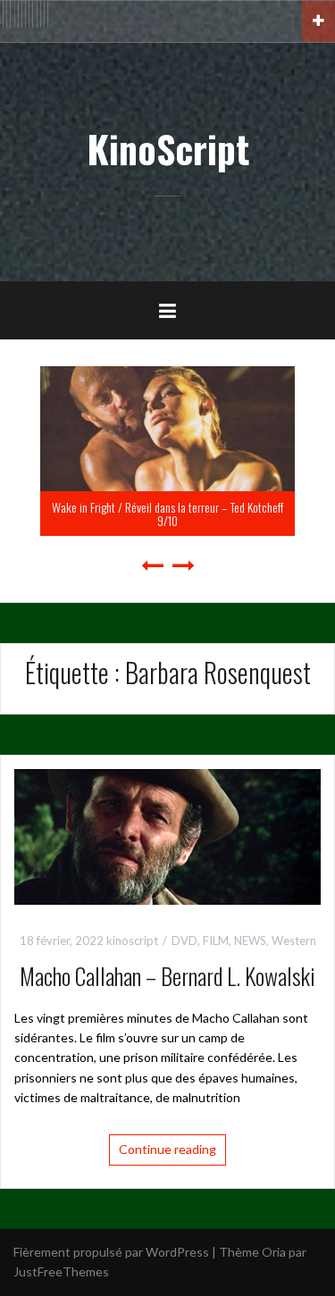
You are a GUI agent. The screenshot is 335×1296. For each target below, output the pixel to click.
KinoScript (168, 148)
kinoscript (132, 940)
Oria (274, 1251)
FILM (216, 940)
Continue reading (167, 1149)
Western (294, 940)
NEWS (250, 940)
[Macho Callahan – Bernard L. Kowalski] (167, 835)
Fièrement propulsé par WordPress (111, 1251)
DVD (184, 940)
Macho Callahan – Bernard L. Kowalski (167, 975)
